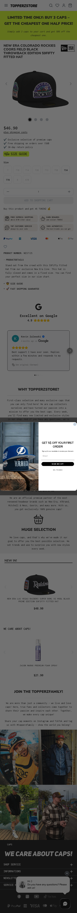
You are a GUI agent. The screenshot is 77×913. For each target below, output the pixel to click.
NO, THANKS (57, 470)
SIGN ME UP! (58, 464)
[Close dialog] (75, 424)
